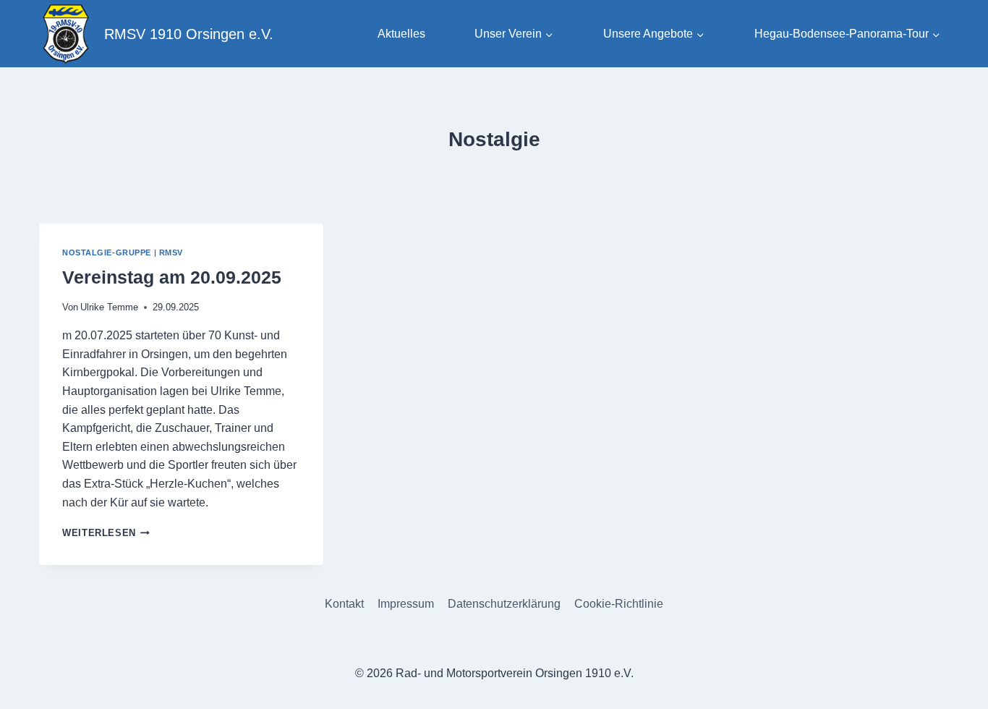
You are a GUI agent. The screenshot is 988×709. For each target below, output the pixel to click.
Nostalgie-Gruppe (106, 252)
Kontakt (344, 604)
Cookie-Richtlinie (618, 604)
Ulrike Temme (109, 307)
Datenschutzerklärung (504, 604)
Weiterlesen (106, 532)
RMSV (171, 252)
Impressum (406, 604)
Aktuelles (401, 33)
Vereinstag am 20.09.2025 (171, 277)
